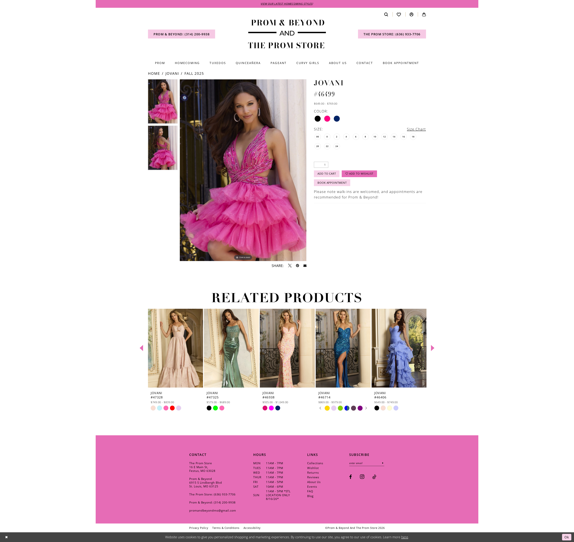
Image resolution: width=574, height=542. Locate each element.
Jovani (172, 73)
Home (154, 73)
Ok (566, 537)
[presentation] (175, 348)
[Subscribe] (382, 463)
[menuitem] (181, 34)
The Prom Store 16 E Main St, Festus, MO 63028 (202, 467)
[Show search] (386, 14)
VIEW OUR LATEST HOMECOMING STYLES (286, 4)
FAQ (310, 491)
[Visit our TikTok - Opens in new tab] (374, 477)
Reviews (313, 477)
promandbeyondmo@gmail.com (212, 510)
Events (312, 487)
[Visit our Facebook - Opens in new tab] (350, 477)
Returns (313, 473)
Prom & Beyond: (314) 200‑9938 (212, 502)
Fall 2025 (194, 73)
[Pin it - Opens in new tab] (297, 265)
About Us (313, 482)
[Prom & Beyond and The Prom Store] (287, 34)
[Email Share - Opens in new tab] (304, 265)
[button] (411, 14)
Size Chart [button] (416, 129)
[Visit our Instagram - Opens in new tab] (362, 476)
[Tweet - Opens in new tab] (290, 265)
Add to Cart (326, 173)
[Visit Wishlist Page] (399, 14)
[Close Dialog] (6, 537)
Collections (315, 463)
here (404, 537)
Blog (310, 496)
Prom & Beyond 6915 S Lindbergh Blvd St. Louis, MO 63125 (205, 482)
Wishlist (313, 468)
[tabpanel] (163, 102)
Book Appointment (332, 182)
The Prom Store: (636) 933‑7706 (212, 494)
